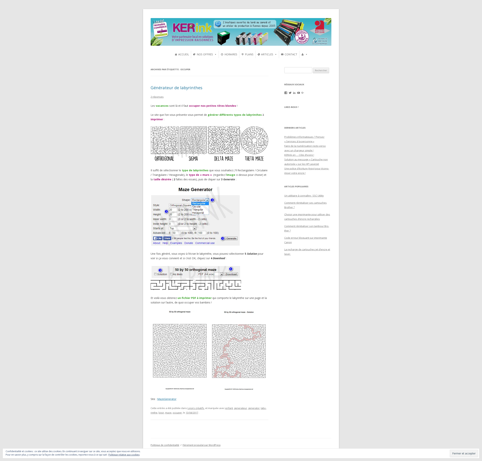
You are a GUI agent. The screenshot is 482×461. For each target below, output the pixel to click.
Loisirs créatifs (196, 408)
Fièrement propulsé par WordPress (201, 445)
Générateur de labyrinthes (176, 87)
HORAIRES (230, 54)
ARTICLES (267, 54)
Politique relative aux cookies (124, 454)
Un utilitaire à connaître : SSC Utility (304, 195)
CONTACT (291, 54)
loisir (161, 412)
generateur (240, 408)
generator (254, 408)
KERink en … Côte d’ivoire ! (299, 155)
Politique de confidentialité (165, 445)
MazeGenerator (166, 399)
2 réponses (157, 96)
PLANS (249, 54)
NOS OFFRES (205, 54)
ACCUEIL (183, 54)
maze (168, 412)
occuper (177, 412)
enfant (229, 408)
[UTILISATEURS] (304, 54)
